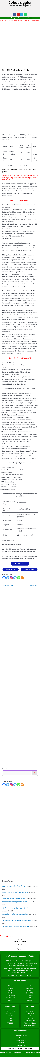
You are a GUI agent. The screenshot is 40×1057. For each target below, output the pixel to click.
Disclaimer (20, 944)
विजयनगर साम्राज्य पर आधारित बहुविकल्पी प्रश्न (15, 892)
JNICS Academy (20, 564)
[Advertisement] (20, 45)
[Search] (34, 773)
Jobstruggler (29, 569)
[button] (20, 9)
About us (20, 949)
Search (4, 769)
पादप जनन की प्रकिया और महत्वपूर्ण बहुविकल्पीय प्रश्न (16, 920)
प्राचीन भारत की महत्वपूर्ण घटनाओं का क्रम (13, 898)
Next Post (34, 586)
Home (20, 939)
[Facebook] (4, 577)
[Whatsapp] (18, 577)
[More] (22, 577)
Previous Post (7, 586)
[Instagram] (11, 577)
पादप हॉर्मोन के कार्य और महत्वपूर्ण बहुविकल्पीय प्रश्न (15, 926)
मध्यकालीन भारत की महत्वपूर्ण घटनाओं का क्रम (14, 902)
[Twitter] (7, 577)
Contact (20, 946)
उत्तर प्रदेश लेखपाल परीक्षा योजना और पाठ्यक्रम (15, 886)
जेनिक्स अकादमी (10, 569)
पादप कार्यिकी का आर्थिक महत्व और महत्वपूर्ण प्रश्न (15, 914)
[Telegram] (15, 577)
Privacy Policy (20, 942)
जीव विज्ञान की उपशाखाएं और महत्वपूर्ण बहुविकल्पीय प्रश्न (17, 908)
